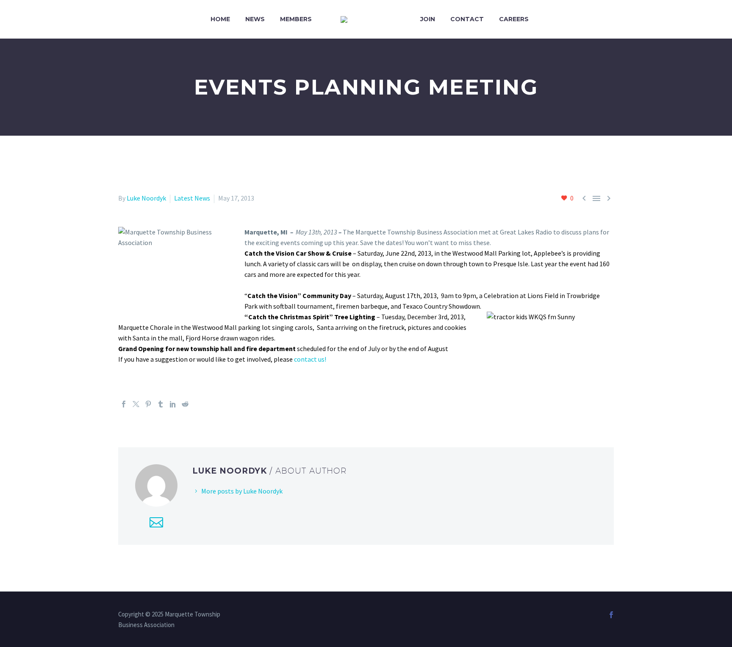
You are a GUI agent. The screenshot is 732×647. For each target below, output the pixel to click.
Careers (514, 19)
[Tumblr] (160, 404)
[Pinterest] (148, 404)
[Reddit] (185, 404)
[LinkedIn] (172, 404)
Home (220, 19)
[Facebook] (123, 404)
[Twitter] (136, 404)
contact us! (310, 359)
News (255, 19)
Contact (467, 19)
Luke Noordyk (146, 198)
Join (427, 19)
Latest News (192, 198)
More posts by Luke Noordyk (242, 491)
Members (296, 19)
